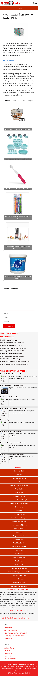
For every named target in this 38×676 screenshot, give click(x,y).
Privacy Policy (8, 656)
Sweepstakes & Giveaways (19, 586)
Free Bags (19, 474)
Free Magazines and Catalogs (19, 536)
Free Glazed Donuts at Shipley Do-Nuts (12, 356)
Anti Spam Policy (9, 627)
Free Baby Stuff (19, 471)
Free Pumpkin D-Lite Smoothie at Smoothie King (14, 361)
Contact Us (7, 650)
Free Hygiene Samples (19, 521)
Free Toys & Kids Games (19, 568)
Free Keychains (19, 528)
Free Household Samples (19, 518)
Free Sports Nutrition (19, 557)
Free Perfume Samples (19, 546)
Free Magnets (19, 539)
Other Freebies (19, 579)
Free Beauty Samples (19, 478)
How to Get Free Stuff (10, 630)
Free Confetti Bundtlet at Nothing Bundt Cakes (14, 364)
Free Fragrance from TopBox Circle (10, 345)
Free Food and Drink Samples (19, 503)
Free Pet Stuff (19, 550)
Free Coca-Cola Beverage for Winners (11, 353)
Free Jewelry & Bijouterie (19, 525)
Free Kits (19, 532)
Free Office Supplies (19, 543)
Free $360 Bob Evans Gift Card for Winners (13, 348)
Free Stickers (19, 561)
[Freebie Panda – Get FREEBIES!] (11, 3)
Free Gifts (19, 510)
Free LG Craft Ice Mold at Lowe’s (10, 340)
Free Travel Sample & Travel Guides (19, 572)
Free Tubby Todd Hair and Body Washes (12, 351)
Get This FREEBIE (9, 60)
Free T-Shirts (19, 564)
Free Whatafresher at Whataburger (10, 359)
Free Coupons (19, 492)
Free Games (19, 507)
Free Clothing (19, 489)
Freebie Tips (8, 638)
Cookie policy (8, 653)
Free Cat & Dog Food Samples (19, 485)
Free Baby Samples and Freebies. (15, 636)
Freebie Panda (17, 664)
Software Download (19, 582)
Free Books (19, 482)
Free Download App (19, 496)
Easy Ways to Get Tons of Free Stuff (16, 633)
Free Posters (19, 554)
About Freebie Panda (10, 658)
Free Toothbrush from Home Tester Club (12, 342)
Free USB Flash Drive (19, 575)
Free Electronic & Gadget (19, 500)
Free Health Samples (19, 514)
